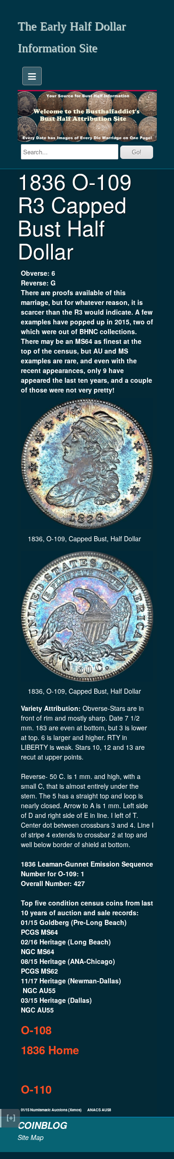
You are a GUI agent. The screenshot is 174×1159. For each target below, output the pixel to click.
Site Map (31, 1137)
